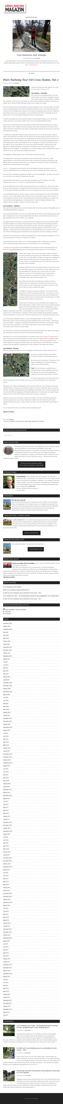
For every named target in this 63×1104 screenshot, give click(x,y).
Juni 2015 (5, 875)
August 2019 (6, 730)
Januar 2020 (6, 715)
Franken (27, 421)
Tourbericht (41, 421)
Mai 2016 (5, 843)
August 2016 (6, 834)
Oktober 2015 (7, 864)
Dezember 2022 (7, 623)
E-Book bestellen (36, 549)
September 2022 (7, 629)
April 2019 (6, 742)
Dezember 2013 (7, 929)
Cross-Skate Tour (20, 421)
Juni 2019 (5, 736)
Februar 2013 (6, 959)
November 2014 (7, 896)
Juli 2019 (5, 733)
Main (30, 421)
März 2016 (6, 849)
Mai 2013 (5, 950)
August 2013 (6, 941)
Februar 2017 (6, 816)
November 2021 (7, 650)
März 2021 (6, 674)
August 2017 (6, 798)
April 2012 (6, 988)
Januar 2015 (6, 890)
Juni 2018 (5, 772)
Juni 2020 (5, 700)
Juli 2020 (5, 697)
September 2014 (7, 902)
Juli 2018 (5, 769)
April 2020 (6, 706)
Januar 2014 (6, 926)
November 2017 (7, 789)
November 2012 (7, 967)
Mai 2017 (5, 807)
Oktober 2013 (7, 935)
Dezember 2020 (7, 683)
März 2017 (6, 813)
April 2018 (6, 777)
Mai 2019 (5, 739)
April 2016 (6, 846)
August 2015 (6, 870)
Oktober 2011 (7, 1006)
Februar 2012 (6, 994)
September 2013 (7, 938)
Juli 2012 (5, 979)
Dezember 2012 (7, 964)
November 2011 (7, 1003)
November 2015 (7, 861)
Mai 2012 (5, 985)
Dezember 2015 (7, 858)
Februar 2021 (6, 677)
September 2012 (7, 973)
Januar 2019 (6, 751)
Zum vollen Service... (31, 533)
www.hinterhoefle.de (15, 249)
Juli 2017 (5, 801)
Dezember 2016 (7, 822)
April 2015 (6, 881)
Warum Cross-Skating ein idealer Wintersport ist (16, 590)
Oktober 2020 (7, 688)
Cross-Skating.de (31, 8)
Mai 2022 (5, 632)
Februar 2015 (6, 887)
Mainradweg (35, 421)
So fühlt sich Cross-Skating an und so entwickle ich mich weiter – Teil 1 (22, 599)
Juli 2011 (5, 1015)
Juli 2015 (5, 872)
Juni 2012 (5, 982)
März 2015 (6, 884)
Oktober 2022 (7, 626)
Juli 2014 (5, 908)
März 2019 (6, 745)
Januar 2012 (6, 997)
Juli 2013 (5, 944)
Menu (32, 73)
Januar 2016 (6, 855)
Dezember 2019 (7, 718)
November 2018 (7, 757)
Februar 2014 (6, 923)
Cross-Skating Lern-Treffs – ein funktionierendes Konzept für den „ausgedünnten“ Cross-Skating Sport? (31, 596)
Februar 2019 (6, 748)
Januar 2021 (6, 680)
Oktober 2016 (7, 828)
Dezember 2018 (7, 754)
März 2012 (6, 991)
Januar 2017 (6, 819)
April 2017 (6, 810)
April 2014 (6, 917)
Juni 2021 (5, 665)
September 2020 (7, 691)
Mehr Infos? (32, 486)
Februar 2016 (6, 852)
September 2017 (7, 795)
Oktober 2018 (7, 760)
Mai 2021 (5, 668)
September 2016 (7, 831)
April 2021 (6, 671)
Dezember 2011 (7, 1000)
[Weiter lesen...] (34, 65)
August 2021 (6, 659)
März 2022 (6, 638)
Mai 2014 (5, 914)
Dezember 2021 (7, 647)
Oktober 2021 (7, 653)
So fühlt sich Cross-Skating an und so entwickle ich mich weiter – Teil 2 (22, 593)
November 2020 (7, 685)
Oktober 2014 (7, 899)
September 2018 (7, 763)
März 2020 (6, 709)
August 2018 (6, 766)
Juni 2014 (5, 911)
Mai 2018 (5, 775)
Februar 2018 (6, 783)
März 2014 (6, 920)
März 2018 (6, 780)
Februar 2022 (6, 641)
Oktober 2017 (7, 792)
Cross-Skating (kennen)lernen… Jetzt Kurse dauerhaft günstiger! (31, 464)
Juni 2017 (5, 804)
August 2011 (6, 1012)
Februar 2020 (6, 712)
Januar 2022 (6, 644)
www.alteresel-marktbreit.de (49, 336)
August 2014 (6, 905)
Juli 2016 (5, 837)
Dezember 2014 (7, 893)
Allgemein (11, 419)
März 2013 (6, 956)
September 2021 (7, 656)
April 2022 (6, 635)
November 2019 (7, 721)
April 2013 (6, 953)
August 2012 (6, 976)
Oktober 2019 (7, 724)
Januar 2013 (6, 962)
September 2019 (7, 727)
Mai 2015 (5, 878)
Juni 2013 (5, 947)
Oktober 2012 (7, 970)
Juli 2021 (5, 662)
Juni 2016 (5, 840)
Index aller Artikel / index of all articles (15, 609)
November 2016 (7, 825)
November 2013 (7, 932)
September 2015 (7, 867)
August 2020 (6, 694)
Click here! (7, 611)
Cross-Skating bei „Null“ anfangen (31, 55)
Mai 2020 (5, 703)
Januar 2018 (6, 786)
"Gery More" (12, 421)
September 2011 (7, 1009)
